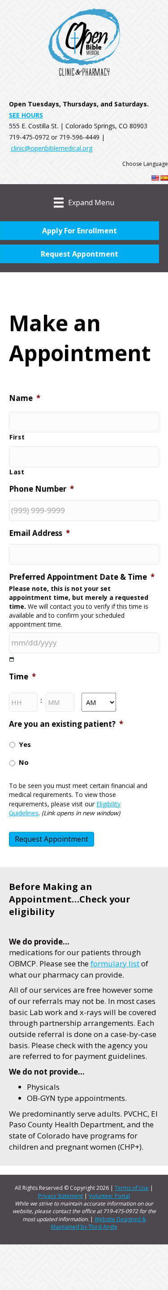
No (24, 762)
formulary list (114, 963)
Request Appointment (51, 839)
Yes (25, 744)
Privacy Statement (60, 1196)
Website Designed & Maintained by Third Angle (98, 1223)
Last (17, 472)
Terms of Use (132, 1188)
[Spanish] (164, 177)
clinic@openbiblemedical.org (51, 148)
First (17, 437)
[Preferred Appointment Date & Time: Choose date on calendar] (12, 659)
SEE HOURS (26, 115)
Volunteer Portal (109, 1196)
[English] (155, 177)
